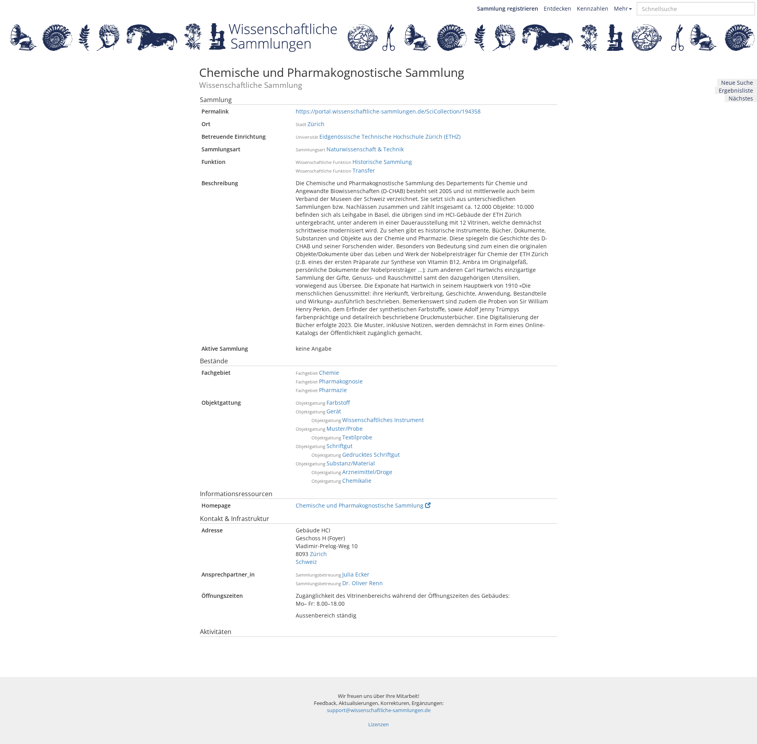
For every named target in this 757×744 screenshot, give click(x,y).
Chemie (329, 372)
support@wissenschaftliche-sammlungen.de (379, 710)
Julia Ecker (355, 574)
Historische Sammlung (382, 162)
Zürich (316, 124)
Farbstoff (338, 402)
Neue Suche (737, 82)
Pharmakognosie (341, 381)
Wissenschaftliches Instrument (383, 420)
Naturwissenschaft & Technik (365, 149)
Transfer (363, 170)
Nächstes (741, 98)
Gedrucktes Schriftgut (371, 454)
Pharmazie (333, 390)
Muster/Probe (344, 428)
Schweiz (306, 561)
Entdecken (557, 8)
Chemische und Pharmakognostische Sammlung (359, 505)
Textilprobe (357, 437)
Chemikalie (356, 480)
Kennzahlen (592, 8)
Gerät (333, 411)
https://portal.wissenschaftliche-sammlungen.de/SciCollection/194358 (388, 111)
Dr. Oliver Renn (362, 583)
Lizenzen (378, 724)
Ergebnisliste (736, 90)
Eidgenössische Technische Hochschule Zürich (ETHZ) (390, 136)
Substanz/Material (350, 463)
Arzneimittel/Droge (367, 472)
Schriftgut (339, 446)
